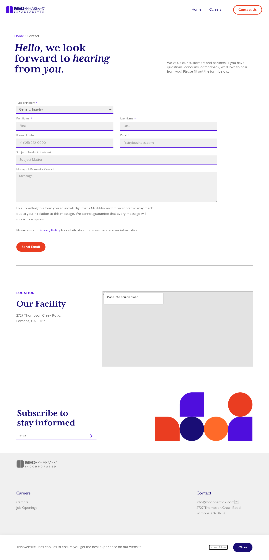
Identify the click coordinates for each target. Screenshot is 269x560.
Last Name (127, 118)
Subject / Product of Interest (33, 152)
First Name (23, 118)
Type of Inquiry (25, 102)
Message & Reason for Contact (35, 169)
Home (196, 10)
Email (124, 135)
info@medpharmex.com (216, 502)
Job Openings (26, 508)
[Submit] (91, 436)
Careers (215, 10)
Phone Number (25, 135)
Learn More (218, 547)
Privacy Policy (50, 230)
